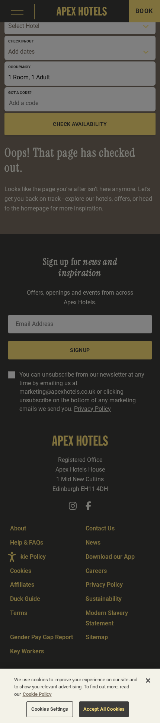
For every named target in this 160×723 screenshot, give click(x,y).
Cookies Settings (49, 709)
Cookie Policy (37, 694)
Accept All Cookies (104, 709)
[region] (80, 696)
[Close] (148, 680)
